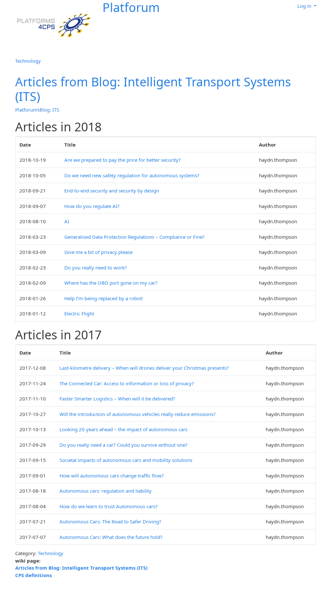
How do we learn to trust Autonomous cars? (108, 506)
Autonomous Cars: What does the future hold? (111, 537)
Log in (305, 6)
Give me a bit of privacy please (98, 252)
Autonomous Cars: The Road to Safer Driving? (110, 521)
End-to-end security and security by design (111, 190)
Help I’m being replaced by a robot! (103, 298)
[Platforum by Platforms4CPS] (51, 24)
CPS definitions (33, 575)
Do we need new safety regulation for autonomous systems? (131, 175)
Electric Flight (79, 313)
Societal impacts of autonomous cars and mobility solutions (125, 460)
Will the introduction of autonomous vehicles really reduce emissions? (137, 414)
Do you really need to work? (95, 267)
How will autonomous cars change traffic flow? (111, 475)
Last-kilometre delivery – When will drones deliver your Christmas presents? (144, 368)
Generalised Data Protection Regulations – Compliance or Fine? (134, 237)
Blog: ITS (49, 109)
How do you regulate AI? (92, 206)
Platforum (26, 109)
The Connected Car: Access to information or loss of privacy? (126, 383)
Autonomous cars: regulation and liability (105, 490)
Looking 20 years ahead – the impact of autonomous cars (123, 429)
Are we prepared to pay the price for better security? (122, 160)
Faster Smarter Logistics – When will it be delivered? (117, 398)
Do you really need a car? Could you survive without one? (123, 445)
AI (66, 221)
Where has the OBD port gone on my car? (110, 282)
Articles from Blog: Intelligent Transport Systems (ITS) (153, 88)
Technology (28, 61)
